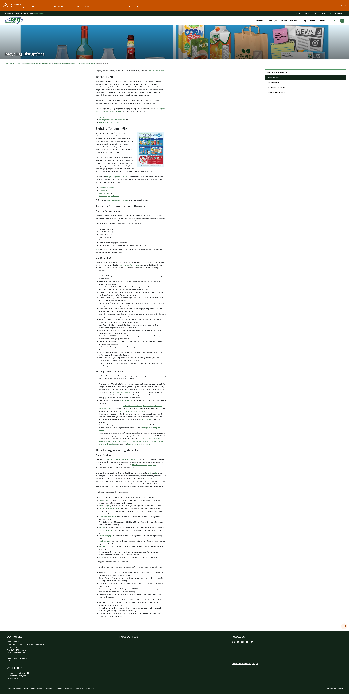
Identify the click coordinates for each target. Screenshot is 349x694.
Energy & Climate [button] (308, 20)
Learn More (136, 7)
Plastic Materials (104, 541)
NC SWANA (122, 441)
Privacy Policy (79, 688)
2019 (156, 473)
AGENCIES (307, 14)
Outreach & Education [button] (288, 20)
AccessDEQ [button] (271, 20)
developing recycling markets (109, 122)
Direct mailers (103, 190)
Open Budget (90, 688)
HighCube (102, 527)
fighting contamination (107, 117)
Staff (97, 249)
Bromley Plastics (104, 500)
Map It (23, 650)
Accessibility (49, 688)
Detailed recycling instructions (109, 196)
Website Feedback (36, 688)
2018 (149, 473)
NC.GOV (298, 14)
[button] (342, 21)
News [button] (322, 20)
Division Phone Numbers (16, 653)
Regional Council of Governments (138, 444)
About (12, 64)
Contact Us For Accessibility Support (245, 664)
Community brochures (106, 188)
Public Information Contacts (17, 658)
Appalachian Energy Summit (108, 444)
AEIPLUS (102, 497)
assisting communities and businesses (112, 120)
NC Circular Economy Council (277, 87)
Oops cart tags (104, 193)
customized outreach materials (117, 200)
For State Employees (18, 676)
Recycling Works (147, 419)
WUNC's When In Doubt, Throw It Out (132, 411)
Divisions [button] (258, 20)
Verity (101, 557)
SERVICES (323, 14)
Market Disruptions (274, 77)
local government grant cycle (129, 265)
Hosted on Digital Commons (335, 688)
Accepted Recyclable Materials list (117, 177)
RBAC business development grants (144, 465)
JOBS (314, 14)
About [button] (331, 20)
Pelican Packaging (105, 536)
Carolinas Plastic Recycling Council (151, 441)
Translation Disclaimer (14, 688)
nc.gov (26, 688)
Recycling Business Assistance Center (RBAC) (121, 459)
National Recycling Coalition (108, 441)
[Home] (14, 18)
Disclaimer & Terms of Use (64, 688)
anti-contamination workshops (122, 392)
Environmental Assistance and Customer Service (37, 64)
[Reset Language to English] (330, 13)
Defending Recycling (126, 400)
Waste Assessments (274, 82)
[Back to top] (344, 626)
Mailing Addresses (13, 661)
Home (6, 64)
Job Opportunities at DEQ (19, 673)
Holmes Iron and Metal (106, 530)
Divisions (18, 64)
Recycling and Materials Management (64, 64)
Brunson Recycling (105, 506)
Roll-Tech (102, 546)
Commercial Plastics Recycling (109, 508)
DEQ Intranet (15, 678)
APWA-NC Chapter (133, 441)
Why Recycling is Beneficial (276, 92)
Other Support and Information (86, 64)
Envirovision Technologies (107, 517)
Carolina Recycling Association (153, 438)
